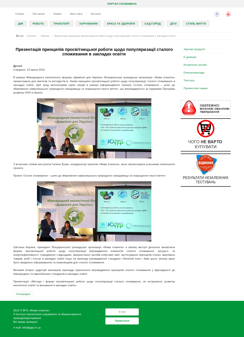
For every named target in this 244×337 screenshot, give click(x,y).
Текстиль (189, 80)
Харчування (88, 23)
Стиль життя (196, 23)
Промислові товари (196, 88)
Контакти (96, 14)
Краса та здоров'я (121, 23)
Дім (20, 23)
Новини (57, 14)
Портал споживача (122, 3)
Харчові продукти (194, 49)
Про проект (39, 14)
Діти (173, 23)
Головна (19, 14)
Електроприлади (194, 72)
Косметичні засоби (195, 64)
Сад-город (152, 23)
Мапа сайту (76, 14)
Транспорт (61, 23)
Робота (38, 23)
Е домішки (190, 56)
